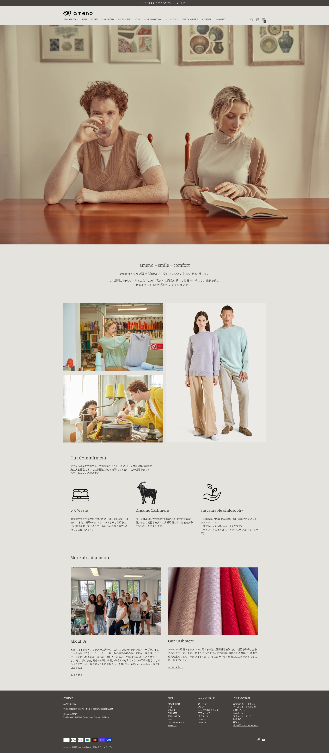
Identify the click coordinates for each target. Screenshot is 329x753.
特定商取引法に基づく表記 (245, 725)
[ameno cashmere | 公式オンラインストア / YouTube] (263, 739)
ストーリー (203, 704)
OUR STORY (172, 19)
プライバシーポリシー (243, 716)
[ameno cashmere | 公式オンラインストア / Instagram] (259, 739)
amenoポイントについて (244, 704)
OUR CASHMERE (190, 19)
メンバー (202, 707)
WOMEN (95, 19)
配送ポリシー (239, 722)
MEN (84, 19)
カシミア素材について (208, 710)
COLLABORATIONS (153, 19)
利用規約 (237, 719)
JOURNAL (206, 19)
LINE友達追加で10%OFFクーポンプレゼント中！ (164, 3)
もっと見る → (78, 674)
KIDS (137, 19)
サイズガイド (204, 716)
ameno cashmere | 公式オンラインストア (94, 747)
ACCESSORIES (124, 19)
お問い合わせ (239, 710)
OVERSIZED (108, 19)
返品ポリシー (239, 713)
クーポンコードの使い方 (244, 707)
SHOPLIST (220, 19)
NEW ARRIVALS (70, 19)
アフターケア (204, 713)
